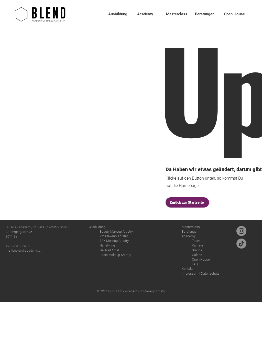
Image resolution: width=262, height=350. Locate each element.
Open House (201, 259)
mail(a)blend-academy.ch (24, 250)
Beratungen (190, 231)
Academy (188, 236)
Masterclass (191, 227)
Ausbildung (97, 227)
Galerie (197, 255)
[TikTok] (241, 244)
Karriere (197, 245)
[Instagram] (241, 231)
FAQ (195, 264)
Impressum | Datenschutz (200, 273)
